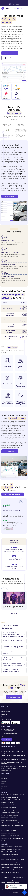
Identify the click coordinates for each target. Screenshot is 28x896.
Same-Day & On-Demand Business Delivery (12, 794)
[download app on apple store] (15, 722)
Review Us (4, 714)
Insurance (3, 716)
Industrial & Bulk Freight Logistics (10, 880)
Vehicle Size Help (5, 711)
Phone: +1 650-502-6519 (10, 736)
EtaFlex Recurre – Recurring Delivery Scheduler (13, 759)
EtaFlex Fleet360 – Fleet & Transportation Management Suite (12, 769)
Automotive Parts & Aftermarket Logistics (12, 877)
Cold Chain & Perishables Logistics (10, 857)
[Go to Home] (6, 8)
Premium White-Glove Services (9, 815)
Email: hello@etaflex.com (10, 733)
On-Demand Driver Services (8, 828)
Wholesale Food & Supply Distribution (11, 851)
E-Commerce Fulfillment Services (10, 835)
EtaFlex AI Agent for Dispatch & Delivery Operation (11, 763)
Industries (4, 778)
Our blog (14, 613)
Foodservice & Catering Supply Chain (11, 849)
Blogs (2, 788)
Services (3, 781)
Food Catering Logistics (7, 802)
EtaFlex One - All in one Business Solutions (12, 749)
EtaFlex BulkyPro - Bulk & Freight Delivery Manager (12, 752)
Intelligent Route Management (9, 810)
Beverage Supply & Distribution (9, 854)
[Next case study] (22, 501)
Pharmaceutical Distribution (8, 807)
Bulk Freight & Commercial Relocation (11, 799)
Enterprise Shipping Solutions (9, 817)
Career (3, 783)
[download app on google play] (5, 722)
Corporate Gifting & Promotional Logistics (12, 867)
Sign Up (17, 8)
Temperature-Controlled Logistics (10, 812)
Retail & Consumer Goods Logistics (10, 862)
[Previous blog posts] (2, 588)
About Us (3, 776)
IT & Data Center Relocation (8, 830)
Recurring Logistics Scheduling (9, 797)
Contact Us (4, 786)
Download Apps (5, 709)
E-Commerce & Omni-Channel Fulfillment (12, 869)
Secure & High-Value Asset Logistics (10, 864)
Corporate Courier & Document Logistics (11, 846)
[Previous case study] (19, 501)
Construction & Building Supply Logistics (12, 838)
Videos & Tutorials (6, 719)
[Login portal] (21, 8)
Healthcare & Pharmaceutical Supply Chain (12, 859)
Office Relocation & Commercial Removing (12, 822)
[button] (25, 8)
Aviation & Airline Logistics (8, 833)
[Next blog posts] (6, 588)
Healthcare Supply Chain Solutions (10, 805)
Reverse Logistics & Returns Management (12, 825)
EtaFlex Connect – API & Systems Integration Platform (13, 756)
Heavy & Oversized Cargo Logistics (10, 882)
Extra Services (5, 840)
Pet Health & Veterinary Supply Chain (11, 875)
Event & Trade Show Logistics (9, 820)
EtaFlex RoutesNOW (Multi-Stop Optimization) (13, 766)
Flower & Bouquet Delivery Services (10, 872)
